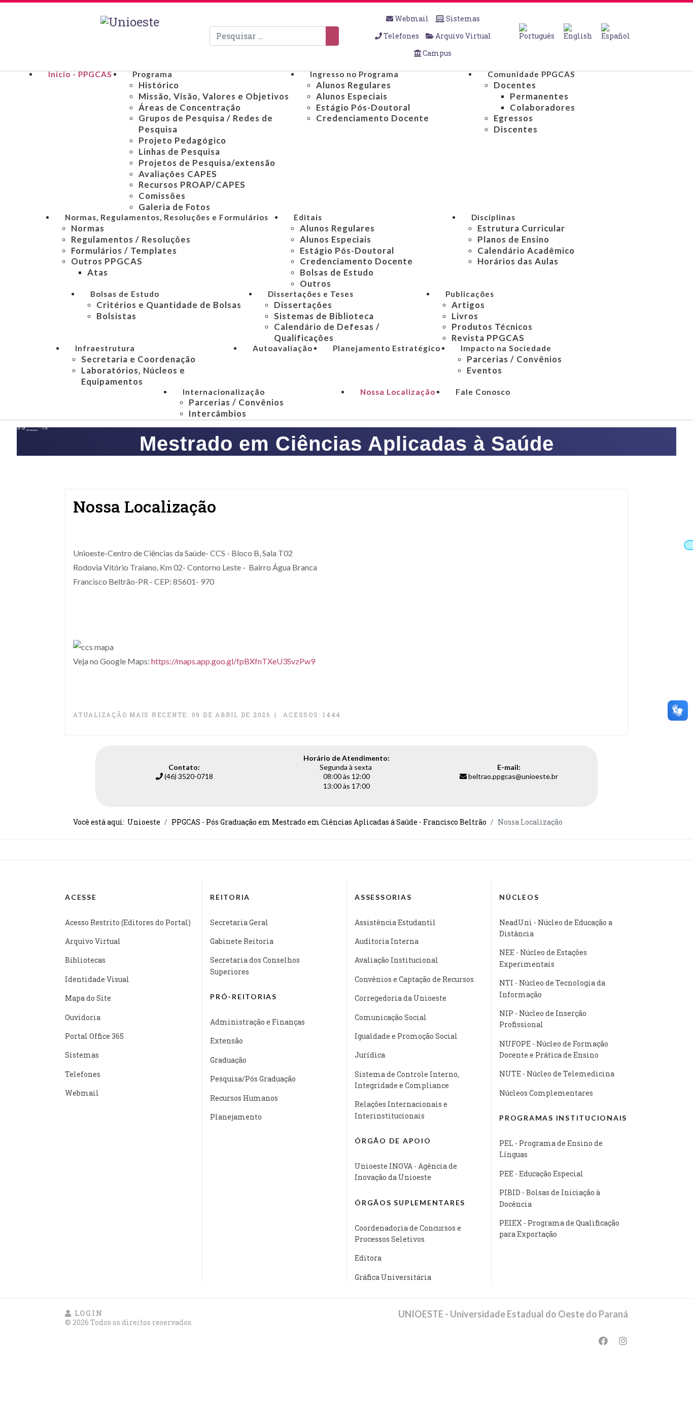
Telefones (401, 36)
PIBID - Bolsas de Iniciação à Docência (549, 1198)
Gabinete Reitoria (241, 941)
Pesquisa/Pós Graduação (253, 1079)
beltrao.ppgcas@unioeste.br (513, 776)
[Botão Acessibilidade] (688, 545)
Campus (436, 53)
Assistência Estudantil (395, 922)
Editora (368, 1258)
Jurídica (370, 1055)
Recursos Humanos (244, 1098)
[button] (83, 1313)
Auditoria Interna (387, 941)
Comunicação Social (391, 1017)
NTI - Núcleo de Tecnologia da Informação (552, 988)
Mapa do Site (88, 998)
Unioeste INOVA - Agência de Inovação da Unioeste (406, 1171)
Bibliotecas (85, 960)
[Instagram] (623, 1341)
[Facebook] (603, 1341)
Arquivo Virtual (462, 36)
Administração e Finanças (257, 1022)
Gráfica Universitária (393, 1277)
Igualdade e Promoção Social (406, 1036)
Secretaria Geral (239, 922)
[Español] (615, 32)
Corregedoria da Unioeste (400, 998)
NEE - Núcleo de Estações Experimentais (543, 958)
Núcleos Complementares (546, 1093)
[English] (578, 32)
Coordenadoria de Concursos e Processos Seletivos (408, 1233)
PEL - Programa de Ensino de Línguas (551, 1148)
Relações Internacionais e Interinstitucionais (401, 1109)
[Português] (537, 32)
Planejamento (236, 1117)
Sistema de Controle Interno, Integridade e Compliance (407, 1079)
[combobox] (268, 36)
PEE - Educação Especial (541, 1173)
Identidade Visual (97, 979)
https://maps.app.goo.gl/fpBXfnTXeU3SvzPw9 (233, 661)
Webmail (411, 18)
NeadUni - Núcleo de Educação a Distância (555, 928)
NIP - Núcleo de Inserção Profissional (542, 1018)
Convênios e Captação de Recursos (414, 979)
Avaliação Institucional (396, 960)
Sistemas (462, 18)
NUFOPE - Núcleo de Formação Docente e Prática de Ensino (553, 1049)
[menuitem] (80, 75)
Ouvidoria (82, 1017)
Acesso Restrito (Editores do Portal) (128, 922)
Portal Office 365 (94, 1036)
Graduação (228, 1060)
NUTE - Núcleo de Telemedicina (556, 1073)
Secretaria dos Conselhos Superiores (255, 965)
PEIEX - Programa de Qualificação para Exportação (559, 1228)
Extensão (226, 1040)
